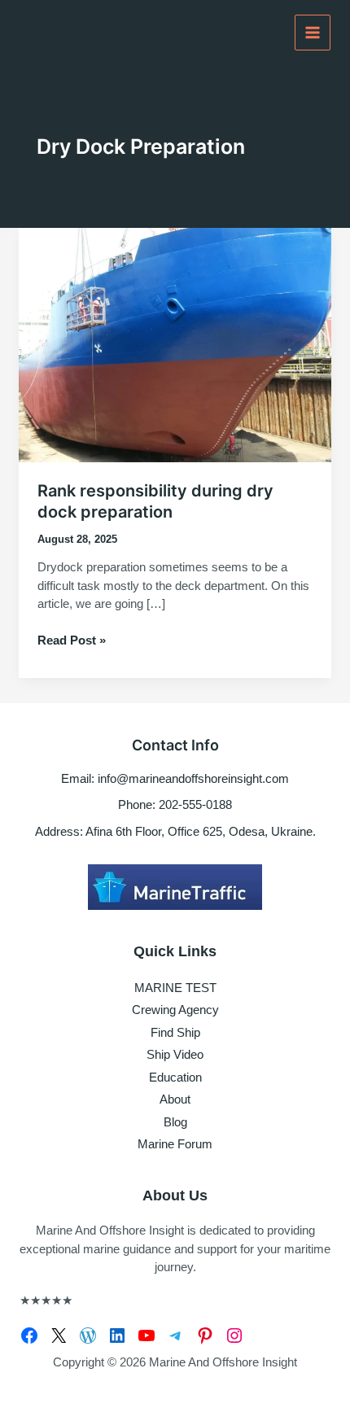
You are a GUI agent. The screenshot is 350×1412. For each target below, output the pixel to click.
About (175, 1099)
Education (175, 1077)
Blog (175, 1122)
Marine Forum (175, 1144)
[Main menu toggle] (313, 33)
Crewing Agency (175, 1009)
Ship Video (175, 1054)
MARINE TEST (175, 988)
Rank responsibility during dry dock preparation (155, 501)
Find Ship (175, 1032)
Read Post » (71, 641)
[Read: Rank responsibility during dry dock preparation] (175, 344)
